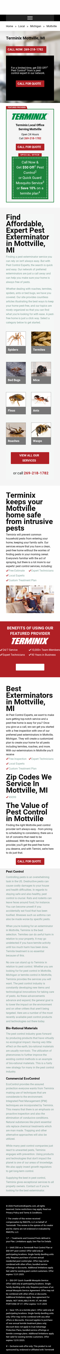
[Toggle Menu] (30, 18)
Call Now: (25, 49)
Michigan (35, 26)
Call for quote (29, 83)
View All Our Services (29, 458)
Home (9, 26)
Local (21, 26)
